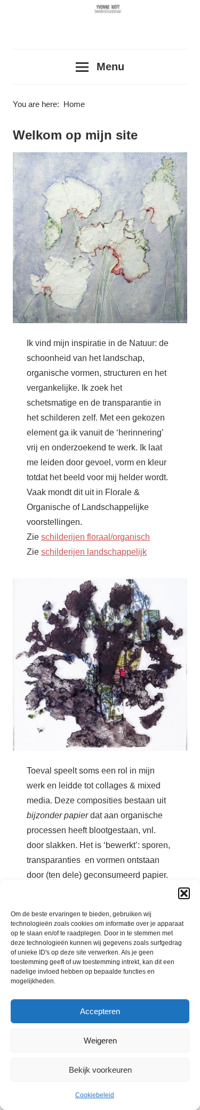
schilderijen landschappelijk (94, 551)
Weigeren (100, 1040)
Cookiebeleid (94, 1095)
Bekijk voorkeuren (100, 1069)
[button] (184, 893)
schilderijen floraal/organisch (95, 536)
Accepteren (100, 1011)
